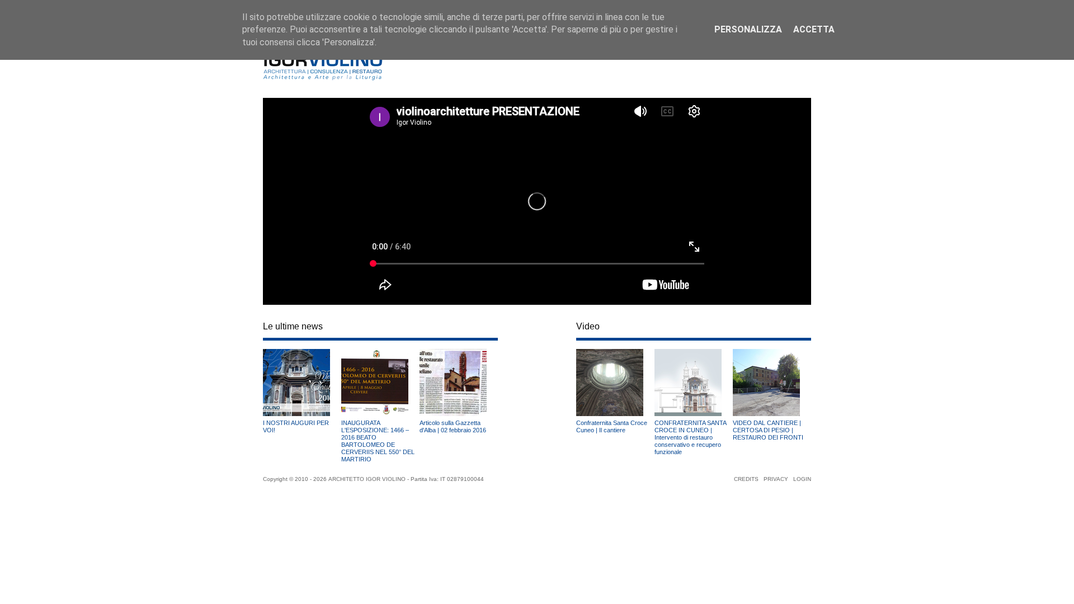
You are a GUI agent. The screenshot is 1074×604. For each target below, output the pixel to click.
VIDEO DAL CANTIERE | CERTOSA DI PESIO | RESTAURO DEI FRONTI (768, 430)
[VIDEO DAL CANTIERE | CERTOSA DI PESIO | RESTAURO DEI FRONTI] (766, 416)
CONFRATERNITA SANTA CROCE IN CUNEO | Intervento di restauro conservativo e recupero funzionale (690, 437)
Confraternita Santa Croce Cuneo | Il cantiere (611, 426)
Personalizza (748, 29)
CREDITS (746, 479)
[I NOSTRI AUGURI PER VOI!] (296, 416)
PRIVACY (776, 479)
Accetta (814, 29)
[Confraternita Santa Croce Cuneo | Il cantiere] (609, 416)
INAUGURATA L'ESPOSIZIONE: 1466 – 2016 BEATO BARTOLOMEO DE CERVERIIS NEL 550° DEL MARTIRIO (377, 441)
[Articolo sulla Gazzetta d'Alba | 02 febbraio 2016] (453, 416)
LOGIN (802, 479)
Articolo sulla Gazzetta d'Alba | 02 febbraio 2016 (453, 426)
